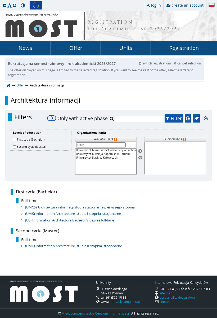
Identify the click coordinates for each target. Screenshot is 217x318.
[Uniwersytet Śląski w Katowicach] (105, 158)
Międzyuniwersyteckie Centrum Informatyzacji (96, 313)
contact (165, 301)
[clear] (196, 118)
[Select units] (140, 151)
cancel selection (189, 63)
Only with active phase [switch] (82, 118)
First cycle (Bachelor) (30, 139)
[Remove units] (140, 158)
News (25, 47)
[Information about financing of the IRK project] (36, 5)
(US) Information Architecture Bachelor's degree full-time (69, 220)
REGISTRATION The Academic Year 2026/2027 (134, 26)
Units (125, 47)
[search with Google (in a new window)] (188, 118)
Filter (175, 118)
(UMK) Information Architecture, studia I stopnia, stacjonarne (73, 213)
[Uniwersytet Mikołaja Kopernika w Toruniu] (105, 154)
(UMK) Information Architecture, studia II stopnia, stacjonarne (73, 245)
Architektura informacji (45, 100)
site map (166, 293)
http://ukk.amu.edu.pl (125, 301)
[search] (112, 118)
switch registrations (157, 63)
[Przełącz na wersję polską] (211, 5)
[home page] (9, 85)
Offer (75, 47)
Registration (184, 47)
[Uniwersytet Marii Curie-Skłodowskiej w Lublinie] (105, 150)
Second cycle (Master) (31, 147)
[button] (4, 5)
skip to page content (1, 1)
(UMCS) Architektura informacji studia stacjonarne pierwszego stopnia (80, 207)
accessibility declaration (177, 297)
